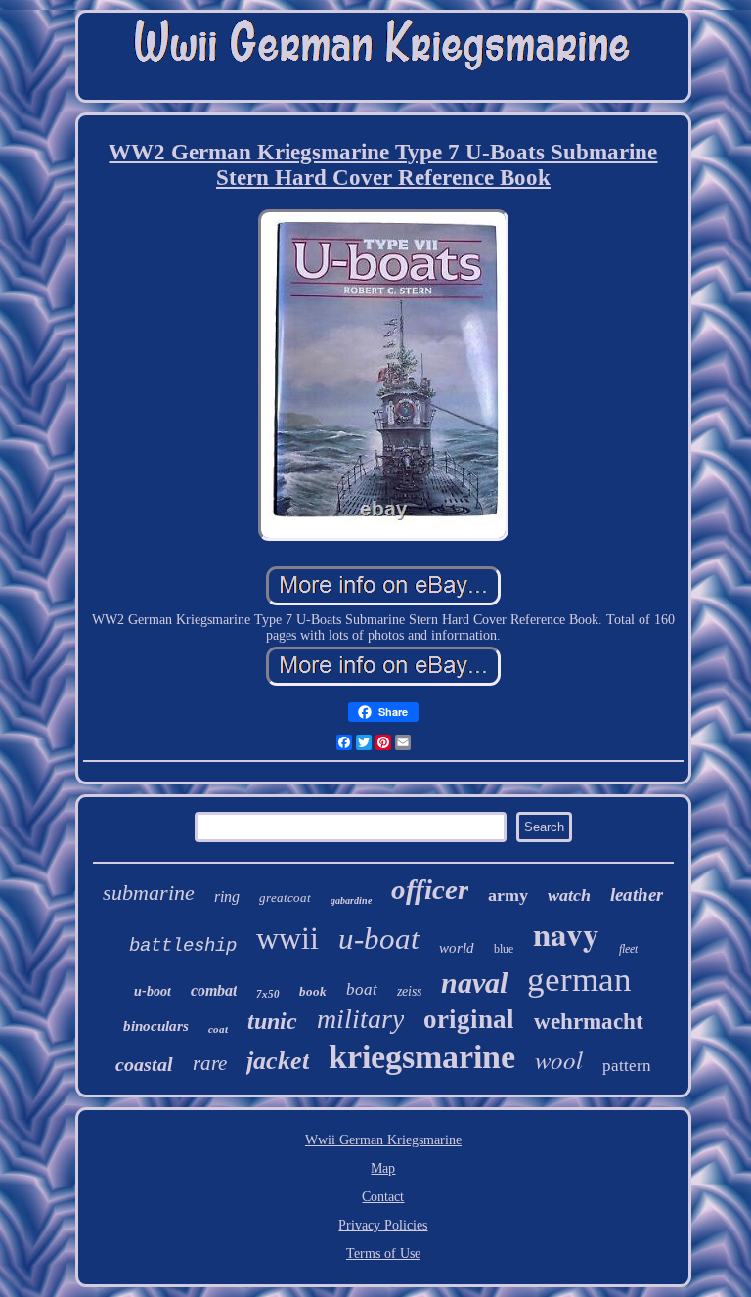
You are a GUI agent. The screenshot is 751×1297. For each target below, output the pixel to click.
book (313, 991)
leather (636, 894)
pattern (626, 1065)
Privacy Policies (382, 1225)
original (468, 1019)
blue (503, 949)
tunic (272, 1021)
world (456, 948)
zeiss (409, 991)
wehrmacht (588, 1021)
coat (218, 1029)
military (360, 1019)
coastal (144, 1064)
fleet (628, 949)
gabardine (351, 900)
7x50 (268, 994)
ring (227, 896)
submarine (149, 892)
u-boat (379, 938)
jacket (277, 1061)
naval (474, 982)
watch (569, 895)
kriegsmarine (422, 1057)
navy (566, 933)
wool (559, 1059)
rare (210, 1063)
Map (383, 1168)
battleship (183, 946)
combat (214, 990)
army (508, 895)
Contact (383, 1196)
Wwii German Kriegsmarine (383, 1140)
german (579, 980)
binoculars (156, 1026)
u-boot (152, 991)
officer (429, 889)
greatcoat (285, 897)
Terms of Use (383, 1253)
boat (361, 989)
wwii (287, 938)
